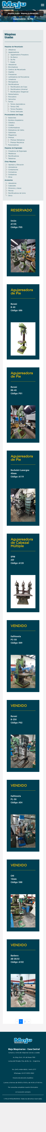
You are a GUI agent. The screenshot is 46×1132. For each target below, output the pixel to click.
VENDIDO (19, 626)
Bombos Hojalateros (15, 120)
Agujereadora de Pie (22, 291)
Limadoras (12, 79)
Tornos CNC (14, 106)
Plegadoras (12, 135)
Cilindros (11, 122)
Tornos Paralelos (16, 109)
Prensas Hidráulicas (18, 140)
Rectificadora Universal (19, 89)
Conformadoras (14, 127)
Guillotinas (12, 132)
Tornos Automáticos (17, 104)
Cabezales (12, 185)
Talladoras (12, 158)
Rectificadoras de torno (17, 193)
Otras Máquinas (10, 161)
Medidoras (12, 153)
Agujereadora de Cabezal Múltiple (22, 542)
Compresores (13, 169)
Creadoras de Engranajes (17, 151)
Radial (12, 62)
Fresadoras (12, 74)
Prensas (11, 137)
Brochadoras (13, 67)
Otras (10, 177)
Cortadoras (12, 172)
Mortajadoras (13, 82)
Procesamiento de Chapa (14, 114)
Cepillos (11, 72)
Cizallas (11, 125)
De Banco (14, 57)
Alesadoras (12, 64)
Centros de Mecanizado (17, 69)
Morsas (10, 190)
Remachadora (13, 94)
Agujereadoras (13, 52)
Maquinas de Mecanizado (14, 46)
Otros (10, 195)
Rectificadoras (13, 84)
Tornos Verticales (16, 111)
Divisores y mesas (14, 188)
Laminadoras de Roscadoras (18, 77)
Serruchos (12, 99)
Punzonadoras (13, 145)
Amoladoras (12, 167)
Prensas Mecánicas (17, 142)
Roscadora (12, 97)
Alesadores (12, 183)
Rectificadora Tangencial (19, 92)
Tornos (10, 101)
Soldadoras (12, 174)
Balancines (12, 118)
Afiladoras (12, 50)
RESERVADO (21, 210)
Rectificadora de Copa (19, 87)
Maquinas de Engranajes (13, 148)
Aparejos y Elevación (16, 164)
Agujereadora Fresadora (19, 54)
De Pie (13, 59)
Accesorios (9, 180)
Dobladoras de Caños (16, 130)
